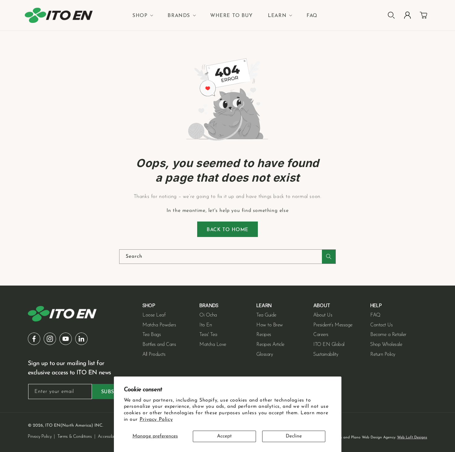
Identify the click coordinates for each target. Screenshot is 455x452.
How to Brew (269, 325)
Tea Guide (266, 315)
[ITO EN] (59, 15)
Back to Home (227, 229)
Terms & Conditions (74, 436)
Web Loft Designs (412, 437)
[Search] (329, 257)
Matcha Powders (159, 325)
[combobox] (227, 257)
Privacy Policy (156, 419)
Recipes (263, 334)
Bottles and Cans (159, 344)
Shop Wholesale (386, 344)
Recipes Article (270, 344)
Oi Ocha (208, 315)
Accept (224, 436)
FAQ (375, 315)
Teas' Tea (208, 334)
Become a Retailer (388, 334)
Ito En (205, 325)
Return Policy (382, 354)
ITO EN (52, 425)
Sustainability (325, 354)
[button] (142, 16)
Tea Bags (151, 334)
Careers (320, 334)
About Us (322, 315)
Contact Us (381, 325)
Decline (294, 436)
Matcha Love (212, 344)
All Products (153, 354)
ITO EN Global (328, 344)
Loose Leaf (153, 315)
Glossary (264, 354)
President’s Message (333, 325)
